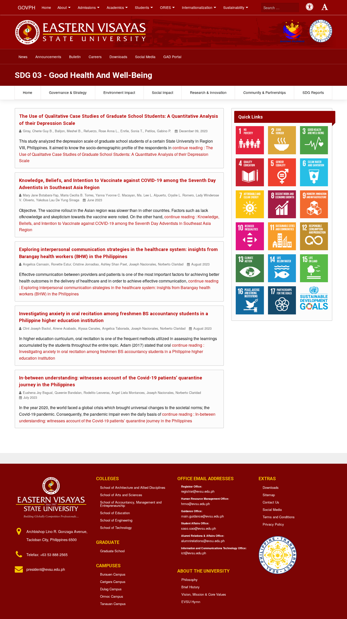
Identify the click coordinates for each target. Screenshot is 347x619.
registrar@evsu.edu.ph (197, 491)
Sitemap (269, 494)
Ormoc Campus (111, 596)
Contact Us (271, 502)
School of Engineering (116, 520)
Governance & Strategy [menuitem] (68, 92)
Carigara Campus (112, 581)
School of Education (115, 512)
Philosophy (189, 579)
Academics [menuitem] (115, 7)
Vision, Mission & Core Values (203, 594)
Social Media (272, 509)
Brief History (190, 586)
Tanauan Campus (113, 603)
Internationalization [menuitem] (197, 7)
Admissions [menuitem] (87, 7)
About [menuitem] (62, 7)
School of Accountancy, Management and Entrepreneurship (131, 504)
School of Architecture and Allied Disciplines (132, 487)
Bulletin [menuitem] (75, 56)
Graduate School (112, 550)
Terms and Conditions (279, 516)
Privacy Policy (273, 524)
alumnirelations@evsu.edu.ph (203, 540)
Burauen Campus (112, 574)
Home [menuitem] (46, 7)
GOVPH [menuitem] (26, 7)
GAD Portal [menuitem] (172, 56)
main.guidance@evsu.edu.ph (202, 516)
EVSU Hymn (190, 601)
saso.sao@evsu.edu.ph (198, 528)
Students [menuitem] (142, 7)
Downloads (271, 487)
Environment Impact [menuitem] (119, 92)
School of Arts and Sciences (121, 494)
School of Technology (116, 527)
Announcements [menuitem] (48, 56)
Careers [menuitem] (95, 56)
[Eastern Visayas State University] (80, 31)
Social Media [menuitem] (145, 56)
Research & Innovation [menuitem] (208, 92)
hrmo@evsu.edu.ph (195, 503)
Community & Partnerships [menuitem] (264, 92)
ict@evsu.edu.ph (193, 552)
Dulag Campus (111, 589)
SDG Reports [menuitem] (313, 92)
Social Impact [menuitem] (162, 92)
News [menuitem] (23, 56)
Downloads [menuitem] (118, 56)
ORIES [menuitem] (165, 7)
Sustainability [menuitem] (233, 7)
